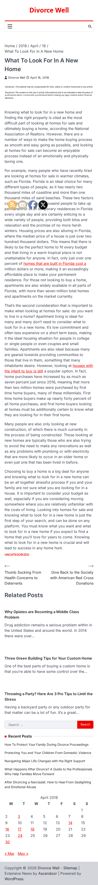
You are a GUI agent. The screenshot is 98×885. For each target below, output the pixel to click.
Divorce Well (49, 10)
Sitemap (70, 868)
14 (70, 822)
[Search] (89, 26)
